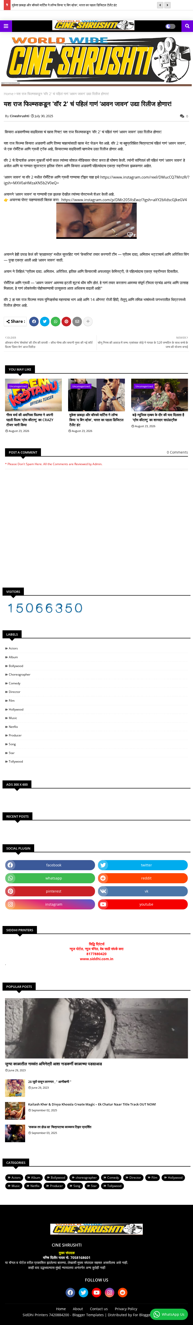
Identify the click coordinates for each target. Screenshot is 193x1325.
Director (14, 692)
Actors (13, 648)
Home (9, 93)
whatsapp (53, 878)
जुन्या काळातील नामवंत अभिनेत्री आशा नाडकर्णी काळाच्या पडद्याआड (53, 1064)
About (78, 1308)
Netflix (13, 727)
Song (12, 744)
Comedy (14, 683)
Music (13, 718)
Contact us (99, 1308)
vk (146, 891)
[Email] (77, 321)
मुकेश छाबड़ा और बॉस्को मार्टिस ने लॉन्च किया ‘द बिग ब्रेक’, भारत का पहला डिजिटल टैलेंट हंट (64, 5)
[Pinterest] (66, 321)
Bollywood (16, 666)
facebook (53, 865)
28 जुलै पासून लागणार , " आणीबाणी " (49, 1081)
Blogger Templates (88, 1314)
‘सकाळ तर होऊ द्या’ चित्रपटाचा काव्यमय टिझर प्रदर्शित (59, 1127)
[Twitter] (45, 321)
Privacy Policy (126, 1308)
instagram (53, 904)
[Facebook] (34, 321)
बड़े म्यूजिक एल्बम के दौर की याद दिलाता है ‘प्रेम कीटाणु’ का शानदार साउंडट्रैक (158, 417)
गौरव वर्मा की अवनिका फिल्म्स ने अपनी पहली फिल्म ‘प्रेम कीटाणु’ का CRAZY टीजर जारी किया (29, 419)
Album (13, 657)
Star (12, 753)
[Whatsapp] (55, 321)
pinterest (53, 891)
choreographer (19, 674)
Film (12, 700)
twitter (146, 865)
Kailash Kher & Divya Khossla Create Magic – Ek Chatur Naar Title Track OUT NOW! (92, 1104)
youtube (146, 904)
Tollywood (16, 761)
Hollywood (16, 709)
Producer (15, 735)
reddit (146, 878)
